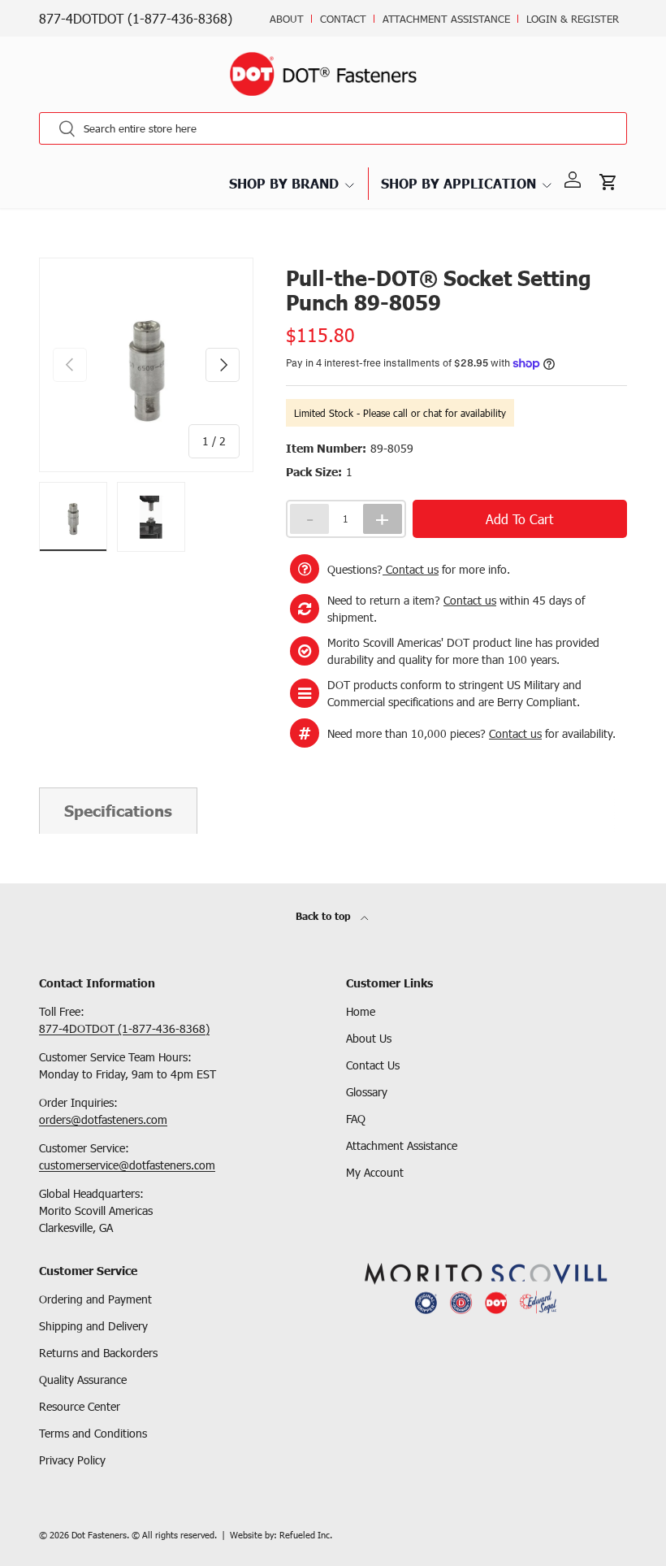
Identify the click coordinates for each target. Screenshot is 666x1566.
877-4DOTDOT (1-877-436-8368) (135, 18)
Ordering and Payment (95, 1299)
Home (360, 1011)
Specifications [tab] (118, 810)
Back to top (325, 916)
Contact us (411, 569)
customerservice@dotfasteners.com (127, 1165)
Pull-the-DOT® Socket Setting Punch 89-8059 (174, 256)
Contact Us (373, 1065)
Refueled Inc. (305, 1534)
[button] (609, 180)
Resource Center (79, 1406)
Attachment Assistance (446, 18)
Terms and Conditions (93, 1433)
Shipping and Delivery (93, 1326)
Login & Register (572, 18)
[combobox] (333, 128)
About (287, 18)
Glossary (366, 1092)
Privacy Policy (72, 1460)
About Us (368, 1038)
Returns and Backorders (98, 1353)
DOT (48, 256)
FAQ (355, 1119)
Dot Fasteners (99, 1534)
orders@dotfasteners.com (103, 1119)
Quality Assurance (83, 1379)
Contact (343, 18)
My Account (375, 1172)
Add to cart (519, 519)
